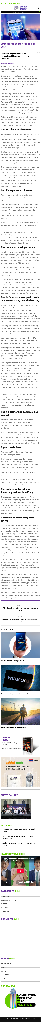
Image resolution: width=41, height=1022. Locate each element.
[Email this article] (38, 54)
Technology (5, 911)
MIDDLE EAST (5, 975)
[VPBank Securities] (16, 787)
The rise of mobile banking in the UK (12, 661)
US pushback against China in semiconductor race (20, 620)
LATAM (3, 978)
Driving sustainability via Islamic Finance (13, 727)
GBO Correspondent (8, 63)
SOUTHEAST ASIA (6, 964)
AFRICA (3, 967)
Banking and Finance (7, 12)
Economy (4, 907)
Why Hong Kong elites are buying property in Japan (20, 609)
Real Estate (5, 904)
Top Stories (5, 896)
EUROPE (3, 971)
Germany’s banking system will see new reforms (16, 694)
